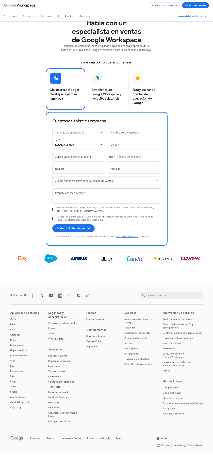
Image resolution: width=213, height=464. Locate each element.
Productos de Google (98, 438)
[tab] (65, 89)
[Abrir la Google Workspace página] (20, 5)
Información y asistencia (178, 313)
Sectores (46, 16)
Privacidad (35, 438)
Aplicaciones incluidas (24, 313)
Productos (29, 16)
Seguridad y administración (57, 315)
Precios (69, 16)
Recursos (84, 16)
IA (58, 16)
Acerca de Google (71, 438)
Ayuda (119, 438)
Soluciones (10, 16)
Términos (52, 438)
